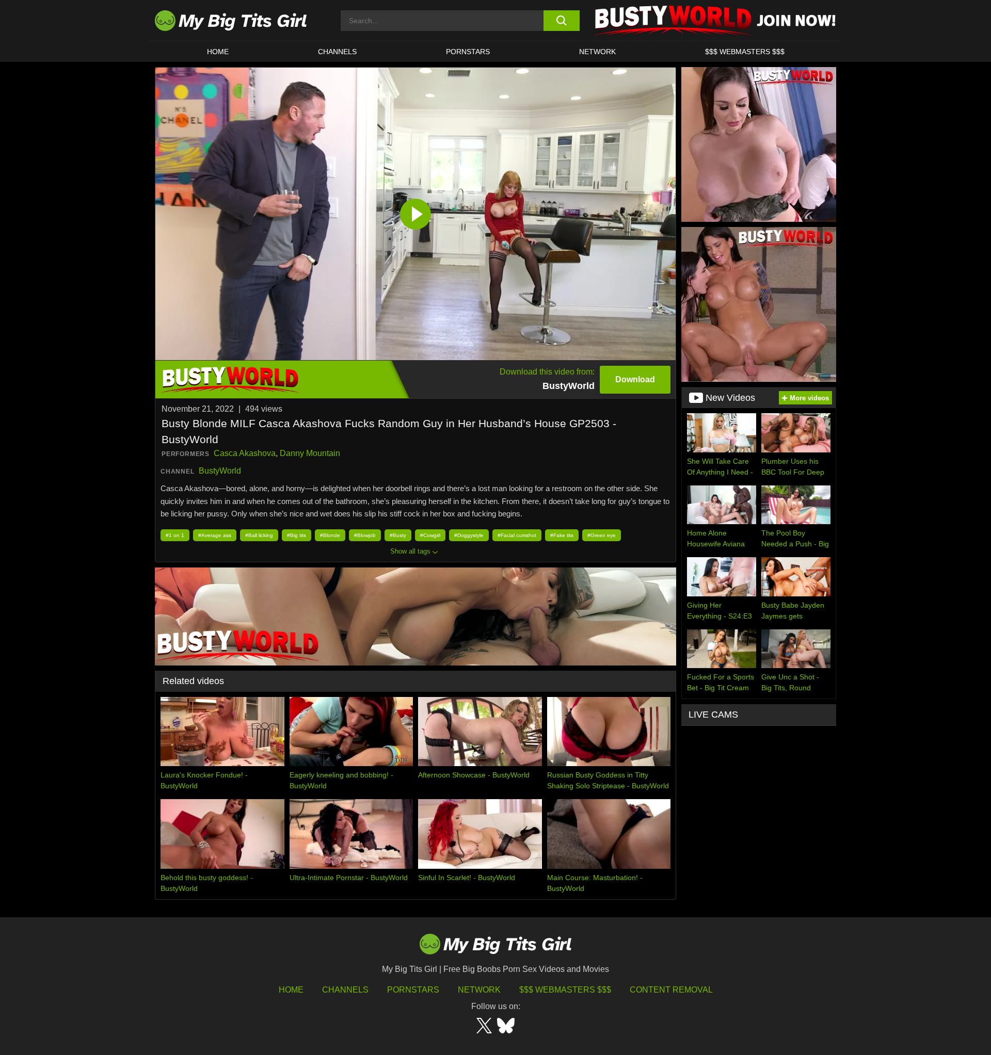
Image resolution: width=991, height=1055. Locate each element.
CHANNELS (337, 51)
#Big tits (296, 535)
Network (597, 51)
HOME (218, 51)
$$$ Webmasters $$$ (565, 989)
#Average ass (214, 535)
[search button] (561, 20)
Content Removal (671, 989)
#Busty (398, 535)
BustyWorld (220, 470)
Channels (345, 989)
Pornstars (468, 51)
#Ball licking (259, 535)
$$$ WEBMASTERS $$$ (745, 51)
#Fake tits (561, 535)
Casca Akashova (245, 453)
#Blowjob (365, 535)
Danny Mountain (310, 453)
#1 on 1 (175, 535)
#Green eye (601, 535)
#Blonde (330, 535)
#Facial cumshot (517, 535)
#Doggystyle (469, 535)
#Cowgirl (430, 535)
